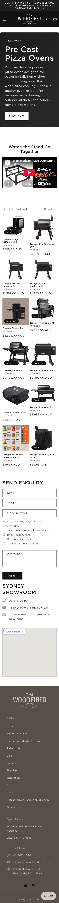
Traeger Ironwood (12, 370)
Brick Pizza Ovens (18, 535)
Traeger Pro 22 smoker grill (42, 245)
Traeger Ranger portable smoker (11, 240)
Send (12, 575)
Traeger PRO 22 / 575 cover (42, 456)
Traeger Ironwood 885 (42, 370)
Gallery (11, 756)
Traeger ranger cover (14, 412)
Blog (9, 785)
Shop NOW (16, 116)
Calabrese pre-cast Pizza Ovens (28, 530)
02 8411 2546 (18, 601)
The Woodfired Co (32, 900)
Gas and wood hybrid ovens (23, 741)
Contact (11, 763)
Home (10, 726)
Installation (13, 778)
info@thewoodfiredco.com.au (28, 608)
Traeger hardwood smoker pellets (12, 456)
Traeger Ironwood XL (41, 407)
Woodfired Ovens (17, 734)
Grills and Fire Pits (19, 539)
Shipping (12, 770)
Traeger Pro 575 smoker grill (11, 284)
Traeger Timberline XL (42, 323)
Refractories (14, 748)
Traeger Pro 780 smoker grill (39, 284)
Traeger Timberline (13, 328)
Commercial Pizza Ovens (23, 543)
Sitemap (12, 807)
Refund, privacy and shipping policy (28, 800)
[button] (4, 19)
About (10, 793)
